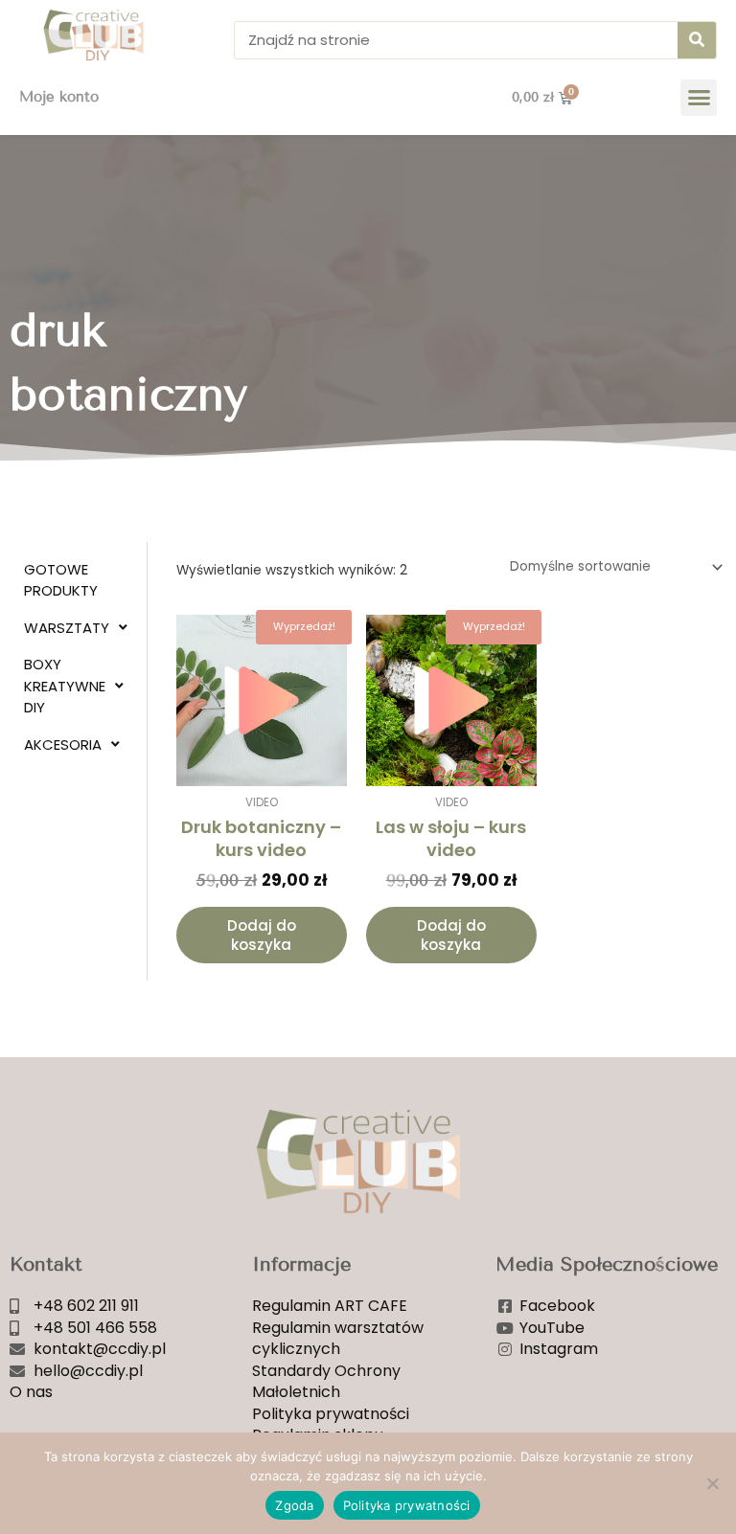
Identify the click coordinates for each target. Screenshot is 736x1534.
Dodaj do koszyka (261, 935)
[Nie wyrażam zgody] (712, 1483)
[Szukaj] (697, 40)
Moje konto (59, 96)
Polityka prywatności (407, 1505)
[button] (698, 97)
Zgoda (294, 1505)
